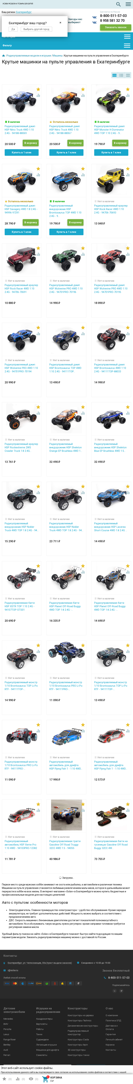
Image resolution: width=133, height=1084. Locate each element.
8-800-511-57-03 (113, 16)
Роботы (40, 1029)
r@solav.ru (13, 970)
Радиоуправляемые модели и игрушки (29, 55)
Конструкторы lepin (78, 1044)
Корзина (110, 1044)
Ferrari (6, 1055)
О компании (112, 1015)
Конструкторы (77, 1008)
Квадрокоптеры (44, 1019)
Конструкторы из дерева (81, 1015)
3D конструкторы (77, 1050)
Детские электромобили (14, 1010)
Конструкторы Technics (79, 1020)
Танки (39, 1034)
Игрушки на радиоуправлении (48, 1010)
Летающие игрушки (46, 1044)
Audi (5, 1050)
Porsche (7, 1029)
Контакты (111, 1050)
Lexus (6, 1034)
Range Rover (9, 1039)
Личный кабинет (114, 1039)
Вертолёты (41, 1024)
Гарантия (111, 1034)
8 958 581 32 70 (112, 20)
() (7, 1078)
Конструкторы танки (78, 1055)
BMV (5, 1024)
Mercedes (8, 1019)
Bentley (6, 1044)
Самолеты (41, 1055)
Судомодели (42, 1039)
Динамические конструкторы (83, 1025)
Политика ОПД (113, 1020)
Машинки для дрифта (47, 1050)
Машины (58, 55)
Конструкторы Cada (78, 1039)
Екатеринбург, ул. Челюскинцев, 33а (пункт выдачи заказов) (40, 963)
